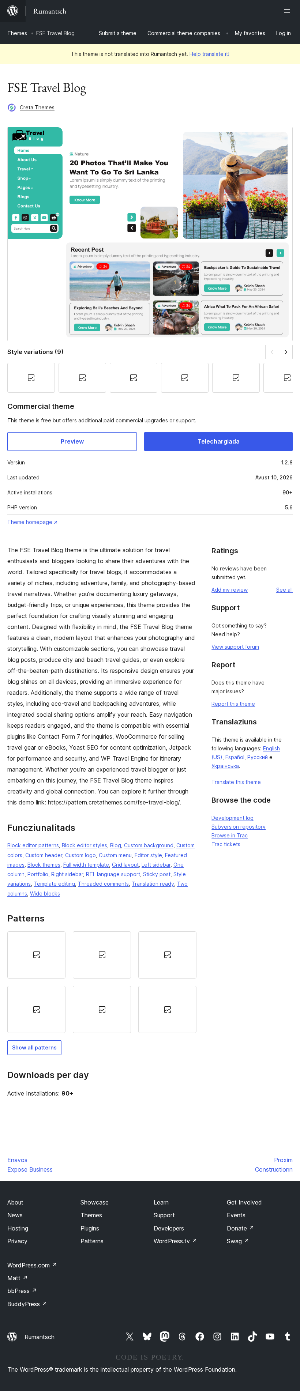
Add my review (229, 590)
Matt (17, 1278)
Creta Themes (37, 107)
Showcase (94, 1202)
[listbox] (101, 982)
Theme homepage (29, 522)
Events (236, 1215)
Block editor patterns (33, 845)
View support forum (235, 647)
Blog (115, 845)
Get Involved (244, 1202)
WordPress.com (32, 1265)
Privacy (17, 1241)
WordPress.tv (175, 1241)
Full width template (86, 865)
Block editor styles (84, 845)
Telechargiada (219, 441)
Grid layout (125, 865)
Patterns (92, 1241)
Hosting (17, 1228)
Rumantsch (40, 1337)
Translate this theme (236, 782)
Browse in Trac (229, 835)
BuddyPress (27, 1304)
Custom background (148, 845)
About (15, 1202)
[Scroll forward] (286, 352)
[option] (36, 955)
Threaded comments (103, 884)
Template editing (54, 884)
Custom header (43, 855)
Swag (238, 1241)
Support (164, 1215)
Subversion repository (238, 826)
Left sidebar (156, 865)
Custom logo (80, 855)
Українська (225, 766)
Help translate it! (209, 54)
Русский (257, 757)
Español (234, 757)
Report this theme (233, 704)
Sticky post (156, 874)
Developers (169, 1228)
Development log (232, 818)
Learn (161, 1202)
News (15, 1215)
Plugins (89, 1228)
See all (284, 590)
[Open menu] (288, 11)
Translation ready (153, 884)
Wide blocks (45, 893)
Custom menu (115, 855)
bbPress (22, 1290)
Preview (72, 441)
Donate (240, 1228)
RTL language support (113, 874)
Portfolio (37, 874)
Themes (17, 33)
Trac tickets (225, 844)
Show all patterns (34, 1047)
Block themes (43, 865)
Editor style (148, 855)
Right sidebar (67, 874)
